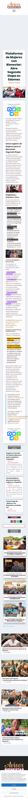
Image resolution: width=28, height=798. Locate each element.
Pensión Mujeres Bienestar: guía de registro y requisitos (14, 480)
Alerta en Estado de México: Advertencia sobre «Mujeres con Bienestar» (12, 739)
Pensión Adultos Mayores (13, 462)
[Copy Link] (16, 114)
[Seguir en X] (21, 521)
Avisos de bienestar (10, 626)
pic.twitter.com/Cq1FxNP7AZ (17, 418)
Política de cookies (8, 796)
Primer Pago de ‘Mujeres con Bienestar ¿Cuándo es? (13, 504)
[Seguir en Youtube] (15, 521)
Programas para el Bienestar (14, 485)
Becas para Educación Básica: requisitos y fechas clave (12, 709)
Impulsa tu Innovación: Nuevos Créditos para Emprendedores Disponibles (14, 324)
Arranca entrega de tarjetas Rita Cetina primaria (14, 598)
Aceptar (14, 785)
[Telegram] (12, 114)
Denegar (14, 789)
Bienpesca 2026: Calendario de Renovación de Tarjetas (15, 620)
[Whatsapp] (18, 109)
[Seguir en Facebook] (12, 521)
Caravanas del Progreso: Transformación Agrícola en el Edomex (14, 679)
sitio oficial (17, 247)
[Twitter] (14, 109)
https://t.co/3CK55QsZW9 (16, 416)
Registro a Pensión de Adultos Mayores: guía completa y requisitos (14, 456)
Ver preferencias (14, 793)
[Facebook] (9, 109)
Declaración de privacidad (17, 796)
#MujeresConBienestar (15, 398)
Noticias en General (14, 82)
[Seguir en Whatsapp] (18, 521)
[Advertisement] (14, 33)
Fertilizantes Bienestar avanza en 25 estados (15, 575)
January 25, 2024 (13, 423)
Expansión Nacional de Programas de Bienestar (14, 650)
